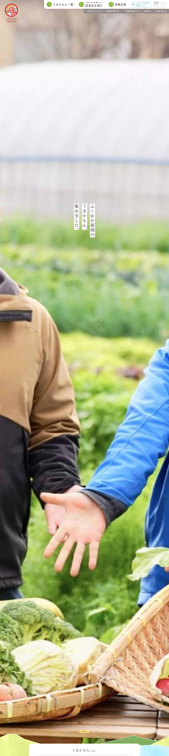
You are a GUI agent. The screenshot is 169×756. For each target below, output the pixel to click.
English (163, 2)
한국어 (163, 6)
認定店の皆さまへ (114, 11)
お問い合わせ (161, 11)
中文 (156, 6)
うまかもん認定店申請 (143, 4)
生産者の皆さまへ (132, 11)
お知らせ (147, 11)
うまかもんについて (94, 11)
